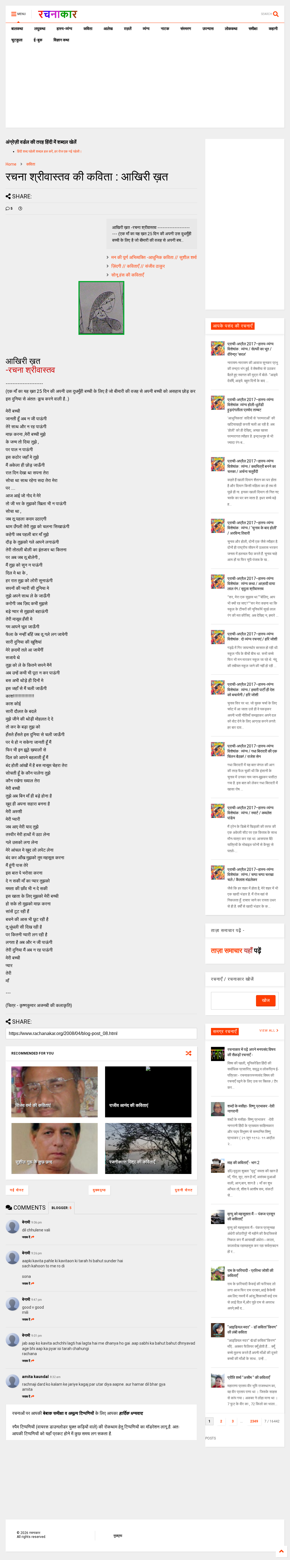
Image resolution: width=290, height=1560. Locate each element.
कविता (88, 28)
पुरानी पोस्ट (184, 1190)
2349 (254, 1421)
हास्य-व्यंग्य (64, 28)
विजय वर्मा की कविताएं (33, 1105)
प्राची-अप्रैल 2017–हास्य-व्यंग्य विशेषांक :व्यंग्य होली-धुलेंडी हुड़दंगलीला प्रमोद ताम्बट (250, 404)
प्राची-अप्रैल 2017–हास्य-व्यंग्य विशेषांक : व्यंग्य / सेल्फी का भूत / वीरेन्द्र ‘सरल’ (250, 349)
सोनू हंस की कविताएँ (127, 275)
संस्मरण (185, 28)
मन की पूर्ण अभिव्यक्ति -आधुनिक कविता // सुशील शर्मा (154, 257)
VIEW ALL (267, 1030)
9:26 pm (36, 1253)
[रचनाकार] (57, 16)
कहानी (273, 28)
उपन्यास (208, 28)
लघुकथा (39, 28)
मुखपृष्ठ (118, 1536)
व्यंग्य (146, 28)
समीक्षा (253, 28)
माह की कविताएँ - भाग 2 (243, 1162)
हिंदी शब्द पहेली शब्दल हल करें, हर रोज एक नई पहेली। (49, 151)
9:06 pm (36, 1222)
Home (11, 164)
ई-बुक (38, 40)
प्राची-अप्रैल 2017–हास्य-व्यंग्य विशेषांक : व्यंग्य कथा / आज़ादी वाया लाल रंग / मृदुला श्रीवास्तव (251, 583)
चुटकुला (16, 40)
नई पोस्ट (17, 1190)
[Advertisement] (145, 88)
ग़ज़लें (127, 28)
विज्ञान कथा (61, 40)
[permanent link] (20, 208)
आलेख (108, 28)
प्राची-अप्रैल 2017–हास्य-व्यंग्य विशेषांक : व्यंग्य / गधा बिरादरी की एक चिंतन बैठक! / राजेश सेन (252, 751)
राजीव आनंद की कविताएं (128, 1105)
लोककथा (231, 28)
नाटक (165, 28)
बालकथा (17, 28)
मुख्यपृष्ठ (99, 1190)
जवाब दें (26, 1237)
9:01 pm (36, 1335)
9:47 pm (36, 1299)
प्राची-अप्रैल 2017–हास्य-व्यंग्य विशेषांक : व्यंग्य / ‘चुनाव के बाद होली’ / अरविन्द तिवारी (252, 527)
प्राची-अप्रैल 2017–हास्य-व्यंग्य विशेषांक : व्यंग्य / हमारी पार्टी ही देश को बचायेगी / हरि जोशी (250, 689)
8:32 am (55, 1377)
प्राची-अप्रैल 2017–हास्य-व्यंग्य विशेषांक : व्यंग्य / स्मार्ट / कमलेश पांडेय (250, 812)
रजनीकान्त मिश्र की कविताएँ (132, 1162)
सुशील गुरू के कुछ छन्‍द (34, 1162)
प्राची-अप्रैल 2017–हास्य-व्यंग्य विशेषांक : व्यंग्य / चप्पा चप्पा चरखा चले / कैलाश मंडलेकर (250, 874)
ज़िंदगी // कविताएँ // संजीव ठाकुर (138, 266)
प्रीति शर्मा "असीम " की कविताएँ (248, 1377)
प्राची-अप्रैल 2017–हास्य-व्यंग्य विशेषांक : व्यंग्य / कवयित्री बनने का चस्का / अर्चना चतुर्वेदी (251, 466)
